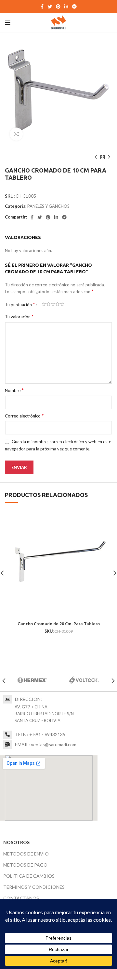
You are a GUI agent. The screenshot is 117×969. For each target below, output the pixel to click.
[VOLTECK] (84, 680)
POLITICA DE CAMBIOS (29, 876)
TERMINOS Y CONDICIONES (34, 887)
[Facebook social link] (42, 6)
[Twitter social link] (50, 6)
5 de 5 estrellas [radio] (62, 304)
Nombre (14, 390)
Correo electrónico (24, 415)
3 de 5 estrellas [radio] (53, 304)
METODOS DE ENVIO (26, 853)
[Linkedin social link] (66, 6)
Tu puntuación (20, 304)
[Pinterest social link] (58, 6)
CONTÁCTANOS (21, 898)
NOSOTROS (16, 842)
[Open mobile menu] (8, 22)
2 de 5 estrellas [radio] (48, 304)
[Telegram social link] (74, 6)
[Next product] (109, 157)
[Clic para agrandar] (16, 134)
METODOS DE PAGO (25, 865)
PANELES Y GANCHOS (48, 206)
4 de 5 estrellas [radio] (57, 304)
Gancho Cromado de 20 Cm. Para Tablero (59, 623)
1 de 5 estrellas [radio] (44, 304)
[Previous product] (96, 157)
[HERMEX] (32, 680)
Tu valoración (19, 316)
